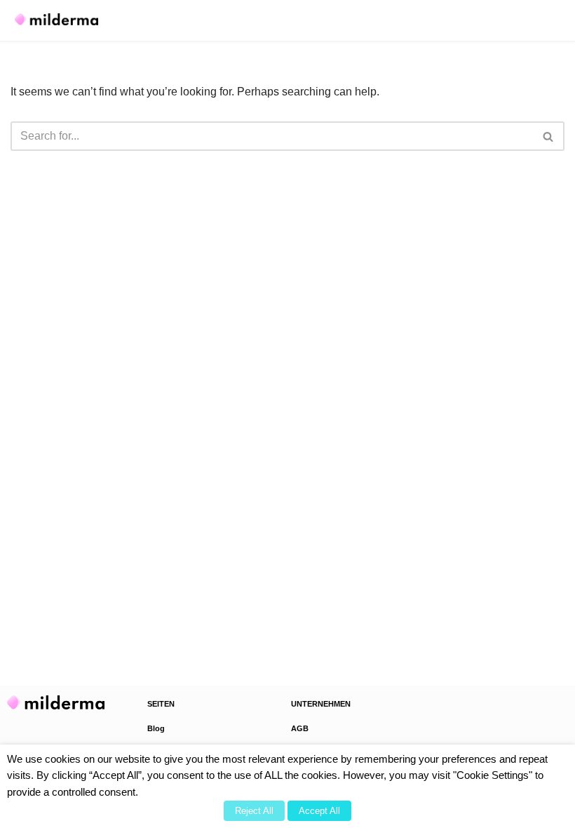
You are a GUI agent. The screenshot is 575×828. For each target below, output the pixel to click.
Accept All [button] (319, 811)
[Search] (548, 136)
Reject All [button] (254, 811)
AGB (300, 728)
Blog (156, 728)
